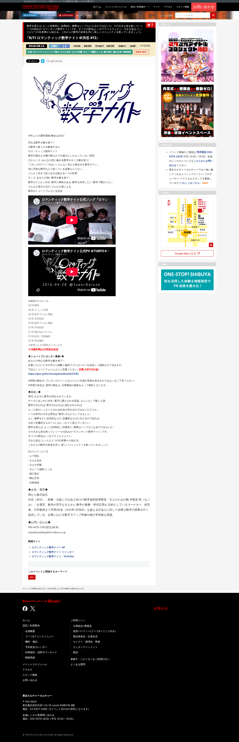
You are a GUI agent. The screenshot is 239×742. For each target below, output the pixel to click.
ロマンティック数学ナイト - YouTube (53, 556)
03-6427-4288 (38, 708)
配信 (75, 652)
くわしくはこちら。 (190, 182)
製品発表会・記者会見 (85, 636)
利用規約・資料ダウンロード (41, 652)
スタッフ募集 (30, 674)
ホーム (26, 620)
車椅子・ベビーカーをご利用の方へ (90, 659)
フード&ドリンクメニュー (39, 636)
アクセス (27, 669)
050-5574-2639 (39, 718)
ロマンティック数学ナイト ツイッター (53, 551)
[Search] (213, 15)
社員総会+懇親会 (82, 625)
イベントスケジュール (35, 664)
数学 (32, 577)
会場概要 (30, 631)
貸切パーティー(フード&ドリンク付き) (94, 631)
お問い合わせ (30, 680)
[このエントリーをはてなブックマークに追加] (42, 60)
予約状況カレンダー (36, 646)
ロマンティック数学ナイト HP (48, 547)
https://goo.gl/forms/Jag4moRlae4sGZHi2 (53, 373)
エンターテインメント (85, 646)
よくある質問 (78, 664)
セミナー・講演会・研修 (86, 641)
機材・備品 (31, 641)
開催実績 (30, 657)
